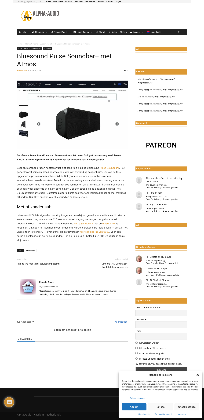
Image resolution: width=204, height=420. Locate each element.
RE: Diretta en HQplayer (158, 256)
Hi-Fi (24, 32)
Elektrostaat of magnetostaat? (167, 89)
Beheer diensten (137, 398)
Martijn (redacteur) (146, 79)
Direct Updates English (151, 353)
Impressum (181, 414)
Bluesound (30, 250)
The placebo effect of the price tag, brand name (164, 180)
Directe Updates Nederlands (154, 358)
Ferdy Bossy (143, 89)
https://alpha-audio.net (48, 286)
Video (114, 32)
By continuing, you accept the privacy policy (158, 363)
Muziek (102, 32)
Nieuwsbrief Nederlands (152, 348)
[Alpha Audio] (40, 16)
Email (138, 330)
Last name (140, 319)
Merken (123, 32)
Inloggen (122, 321)
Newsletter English (149, 342)
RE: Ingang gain (154, 192)
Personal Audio (60, 32)
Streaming (39, 32)
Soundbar (47, 48)
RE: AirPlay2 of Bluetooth (159, 280)
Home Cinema (83, 32)
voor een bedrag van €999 (94, 231)
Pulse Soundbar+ (109, 167)
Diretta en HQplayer (156, 268)
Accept (134, 406)
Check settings (187, 406)
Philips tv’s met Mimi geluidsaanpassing (38, 263)
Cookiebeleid (144, 414)
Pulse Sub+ (108, 223)
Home (19, 43)
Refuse (161, 406)
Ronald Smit (22, 70)
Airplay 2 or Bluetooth (157, 204)
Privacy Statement (163, 414)
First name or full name (147, 307)
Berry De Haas (157, 263)
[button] (197, 374)
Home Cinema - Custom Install (38, 43)
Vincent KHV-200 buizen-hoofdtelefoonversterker (115, 265)
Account (136, 32)
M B (139, 96)
